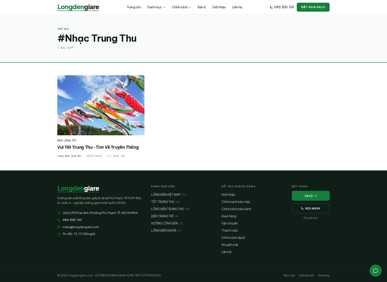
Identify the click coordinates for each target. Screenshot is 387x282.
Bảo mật (289, 275)
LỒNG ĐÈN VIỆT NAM (168, 194)
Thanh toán (229, 230)
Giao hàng (228, 216)
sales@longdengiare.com (81, 227)
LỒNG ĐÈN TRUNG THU (170, 209)
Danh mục (154, 7)
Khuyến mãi (229, 245)
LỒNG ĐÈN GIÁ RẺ (166, 230)
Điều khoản (306, 275)
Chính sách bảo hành (236, 209)
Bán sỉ (202, 7)
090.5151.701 (284, 7)
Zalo (309, 196)
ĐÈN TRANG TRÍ (164, 216)
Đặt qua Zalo (313, 7)
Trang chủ (134, 7)
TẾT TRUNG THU (165, 202)
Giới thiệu (219, 7)
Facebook (311, 218)
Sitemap (324, 275)
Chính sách (180, 7)
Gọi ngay (312, 208)
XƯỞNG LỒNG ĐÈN (167, 223)
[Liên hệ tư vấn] (376, 271)
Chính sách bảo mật (235, 202)
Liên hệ (237, 7)
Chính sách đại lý (233, 237)
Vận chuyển (229, 223)
